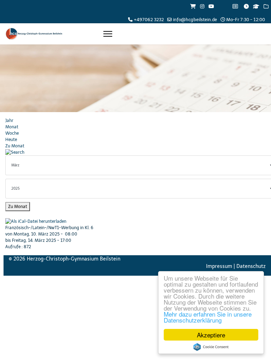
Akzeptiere (211, 334)
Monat (11, 126)
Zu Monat (14, 145)
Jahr (9, 120)
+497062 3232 (149, 19)
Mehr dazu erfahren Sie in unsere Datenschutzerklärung (208, 317)
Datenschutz (251, 266)
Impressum (219, 266)
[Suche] (135, 152)
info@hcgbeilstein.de (195, 19)
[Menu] (107, 33)
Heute (11, 139)
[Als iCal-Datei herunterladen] (135, 221)
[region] (135, 78)
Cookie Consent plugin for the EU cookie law (211, 347)
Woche (12, 133)
